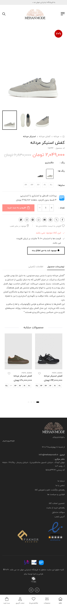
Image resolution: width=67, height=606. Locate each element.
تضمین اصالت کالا (57, 503)
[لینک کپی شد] (21, 219)
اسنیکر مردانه (29, 136)
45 (37, 386)
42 (50, 386)
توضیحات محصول (55, 266)
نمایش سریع (49, 366)
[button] (38, 402)
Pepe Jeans (57, 373)
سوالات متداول (58, 512)
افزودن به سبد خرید (16, 207)
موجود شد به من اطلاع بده (44, 250)
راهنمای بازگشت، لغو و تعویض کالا (50, 490)
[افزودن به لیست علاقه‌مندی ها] (39, 373)
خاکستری (49, 162)
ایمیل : (61, 454)
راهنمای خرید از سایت (55, 507)
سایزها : (61, 185)
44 (41, 386)
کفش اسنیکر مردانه (53, 376)
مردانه (56, 136)
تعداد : (62, 207)
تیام (25, 574)
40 (59, 386)
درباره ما (61, 481)
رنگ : (62, 162)
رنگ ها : (61, 171)
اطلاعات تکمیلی (35, 266)
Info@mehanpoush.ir (48, 454)
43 (46, 386)
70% (58, 34)
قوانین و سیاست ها (56, 494)
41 (55, 386)
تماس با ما (60, 485)
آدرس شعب (59, 516)
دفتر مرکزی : (59, 459)
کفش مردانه (44, 136)
